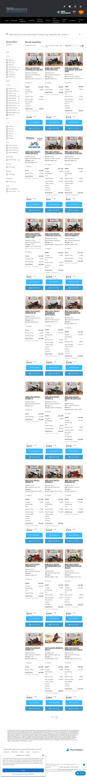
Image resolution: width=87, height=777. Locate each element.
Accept (23, 770)
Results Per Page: (54, 45)
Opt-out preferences (18, 774)
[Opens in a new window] (64, 6)
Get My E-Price (34, 128)
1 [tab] (43, 23)
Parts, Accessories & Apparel (56, 20)
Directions (14, 752)
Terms (28, 752)
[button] (43, 755)
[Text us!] (80, 773)
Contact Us (81, 20)
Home (6, 20)
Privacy (22, 752)
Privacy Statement (29, 774)
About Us (6, 752)
